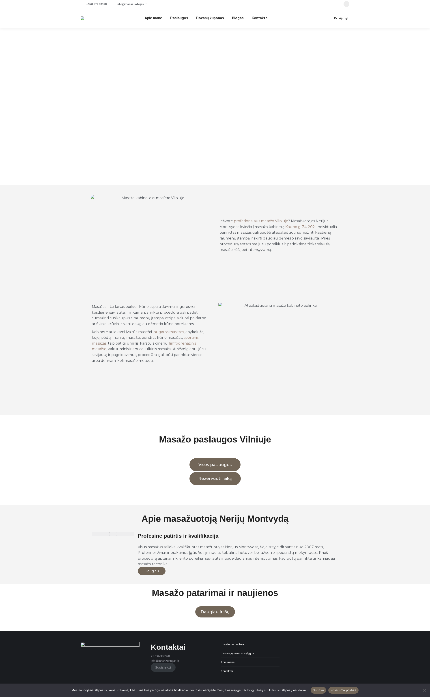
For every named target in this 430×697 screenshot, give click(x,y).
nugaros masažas (168, 332)
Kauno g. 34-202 (300, 227)
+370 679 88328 (96, 4)
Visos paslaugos (215, 464)
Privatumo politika (232, 644)
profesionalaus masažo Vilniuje (261, 221)
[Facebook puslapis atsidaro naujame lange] (346, 4)
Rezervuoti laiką (215, 478)
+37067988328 (160, 656)
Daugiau (151, 571)
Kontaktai (227, 671)
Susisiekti (163, 667)
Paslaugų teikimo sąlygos (237, 653)
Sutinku (318, 690)
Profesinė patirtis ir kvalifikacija (178, 536)
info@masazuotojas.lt (132, 4)
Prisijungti (341, 18)
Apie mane (227, 662)
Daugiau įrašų (215, 611)
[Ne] (424, 690)
